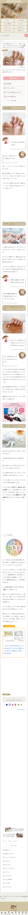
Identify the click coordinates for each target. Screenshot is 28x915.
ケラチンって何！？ (10, 88)
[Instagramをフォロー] (9, 704)
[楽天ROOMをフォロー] (15, 704)
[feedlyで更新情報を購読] (18, 704)
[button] (26, 35)
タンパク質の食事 (12, 100)
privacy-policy (14, 910)
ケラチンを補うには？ (11, 96)
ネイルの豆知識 (7, 694)
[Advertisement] (14, 206)
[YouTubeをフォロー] (12, 704)
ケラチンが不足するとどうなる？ (13, 92)
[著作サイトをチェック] (7, 704)
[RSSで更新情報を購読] (21, 704)
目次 (13, 78)
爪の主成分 (8, 83)
